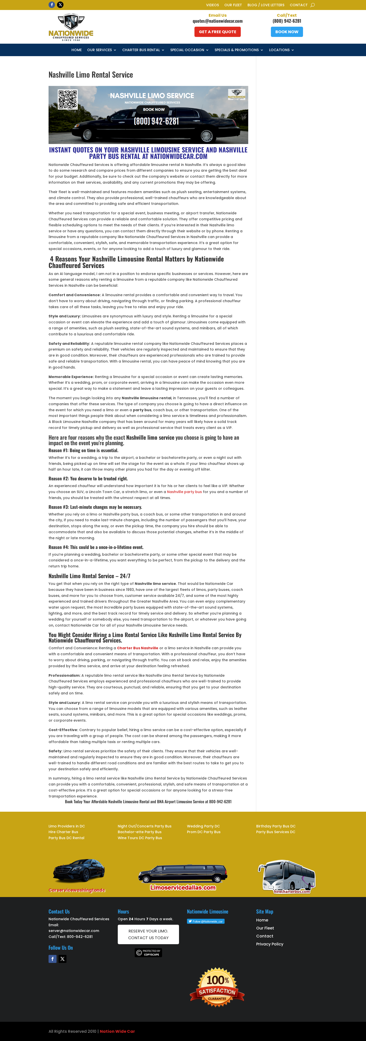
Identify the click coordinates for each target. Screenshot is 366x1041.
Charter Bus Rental (141, 50)
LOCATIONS (279, 50)
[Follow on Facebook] (52, 4)
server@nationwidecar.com (74, 930)
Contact (299, 5)
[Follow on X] (60, 4)
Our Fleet (233, 5)
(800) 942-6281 (287, 20)
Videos (212, 5)
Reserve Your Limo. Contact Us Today (148, 934)
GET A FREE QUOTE (217, 32)
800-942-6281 (80, 936)
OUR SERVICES (99, 50)
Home (76, 50)
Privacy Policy (269, 944)
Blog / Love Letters (265, 5)
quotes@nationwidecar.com (218, 20)
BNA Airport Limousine (174, 801)
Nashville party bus (184, 491)
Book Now (287, 32)
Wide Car (125, 1031)
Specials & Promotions (237, 50)
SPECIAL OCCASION (187, 50)
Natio (106, 1031)
